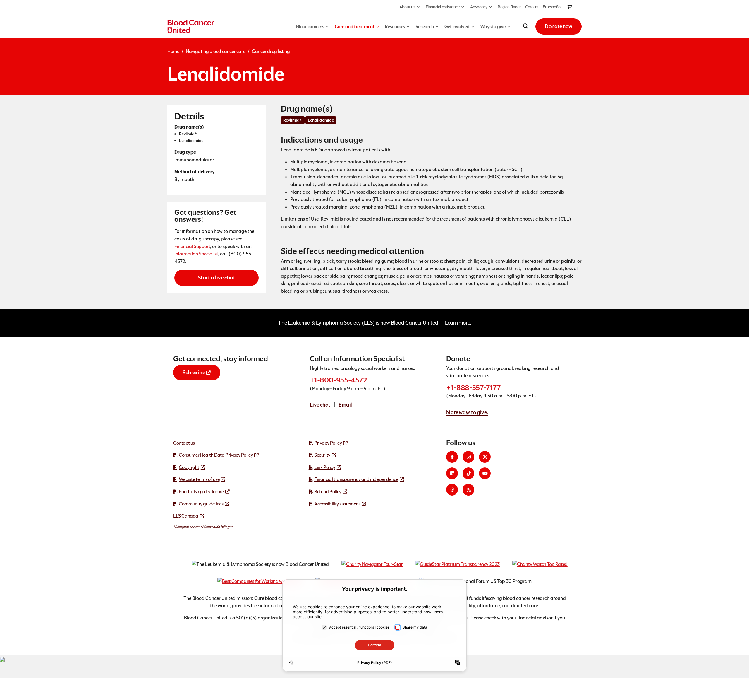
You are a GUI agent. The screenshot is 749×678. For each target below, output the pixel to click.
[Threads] (452, 490)
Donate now (558, 26)
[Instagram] (468, 457)
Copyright (189, 467)
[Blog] (468, 490)
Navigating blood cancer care (215, 51)
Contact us (184, 443)
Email (345, 404)
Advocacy (478, 6)
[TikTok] (468, 473)
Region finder (509, 6)
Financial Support (192, 246)
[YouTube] (485, 473)
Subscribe (194, 372)
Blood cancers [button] (310, 26)
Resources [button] (395, 26)
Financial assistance (443, 6)
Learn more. (458, 322)
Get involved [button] (457, 26)
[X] (485, 457)
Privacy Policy (328, 443)
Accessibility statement (337, 504)
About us (407, 6)
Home (173, 51)
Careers (531, 6)
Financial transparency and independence (356, 479)
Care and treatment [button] (354, 26)
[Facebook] (452, 457)
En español (552, 6)
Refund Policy (327, 492)
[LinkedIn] (452, 473)
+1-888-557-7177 (473, 387)
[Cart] (570, 7)
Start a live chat (216, 277)
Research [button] (424, 26)
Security (322, 455)
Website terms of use (199, 479)
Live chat (320, 404)
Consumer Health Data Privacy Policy (216, 455)
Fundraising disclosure (201, 492)
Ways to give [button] (493, 26)
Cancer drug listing (271, 51)
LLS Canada (185, 516)
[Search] (525, 26)
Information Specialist (196, 254)
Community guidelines (201, 504)
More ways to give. (467, 412)
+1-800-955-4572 (338, 380)
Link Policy (324, 467)
